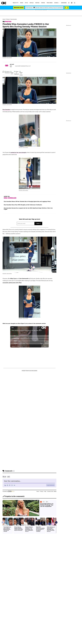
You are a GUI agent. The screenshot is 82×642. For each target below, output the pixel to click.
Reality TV (15, 2)
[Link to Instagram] (71, 2)
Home (4, 19)
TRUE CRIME (49, 2)
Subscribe (63, 2)
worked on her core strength (18, 152)
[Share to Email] (21, 72)
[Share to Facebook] (7, 72)
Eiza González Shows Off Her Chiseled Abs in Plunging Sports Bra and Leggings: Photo (27, 201)
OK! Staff (12, 64)
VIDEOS (43, 2)
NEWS (21, 2)
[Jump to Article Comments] (3, 72)
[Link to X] (74, 2)
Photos (8, 19)
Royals (32, 2)
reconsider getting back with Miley (12, 282)
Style (26, 2)
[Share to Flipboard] (16, 72)
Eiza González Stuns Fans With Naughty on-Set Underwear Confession (23, 204)
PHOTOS (37, 2)
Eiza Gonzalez (14, 19)
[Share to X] (11, 72)
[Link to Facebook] (68, 2)
